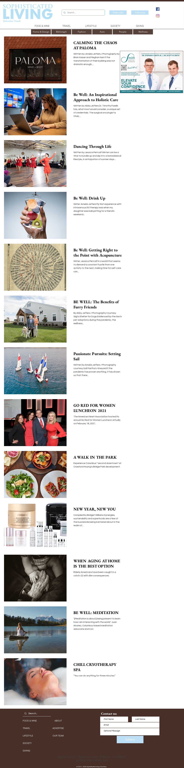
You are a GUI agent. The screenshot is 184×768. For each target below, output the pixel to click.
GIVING (26, 750)
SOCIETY (27, 743)
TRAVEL (26, 728)
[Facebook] (157, 9)
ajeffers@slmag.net (92, 760)
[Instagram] (157, 16)
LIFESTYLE (28, 735)
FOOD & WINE (30, 720)
